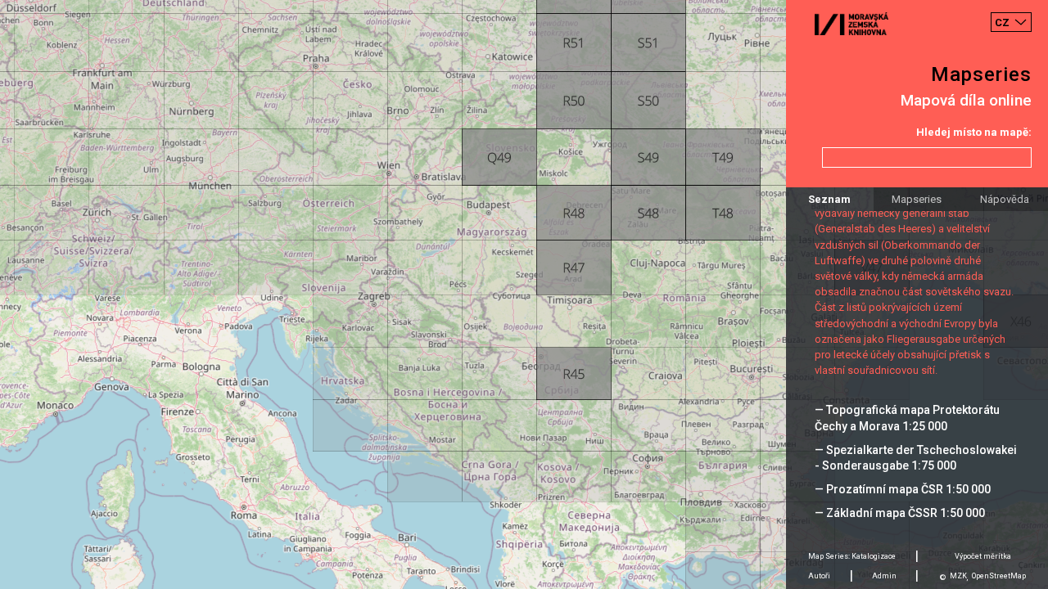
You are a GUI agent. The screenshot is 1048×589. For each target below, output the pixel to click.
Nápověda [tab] (1004, 199)
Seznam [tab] (829, 199)
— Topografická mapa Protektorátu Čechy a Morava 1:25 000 (907, 417)
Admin (884, 576)
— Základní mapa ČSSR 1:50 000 (900, 512)
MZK (958, 576)
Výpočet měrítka (983, 556)
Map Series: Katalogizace (852, 556)
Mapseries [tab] (917, 199)
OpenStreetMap (999, 576)
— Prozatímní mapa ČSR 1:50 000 (903, 489)
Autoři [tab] (819, 576)
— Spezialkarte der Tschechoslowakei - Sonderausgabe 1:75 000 (916, 457)
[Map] (524, 294)
